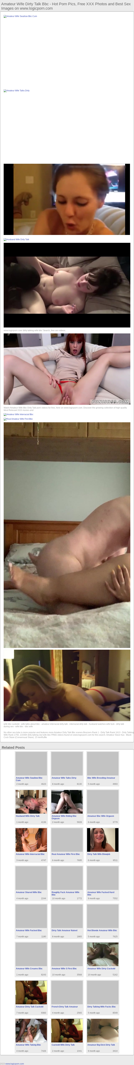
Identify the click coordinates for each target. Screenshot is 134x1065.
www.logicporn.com (14, 1064)
